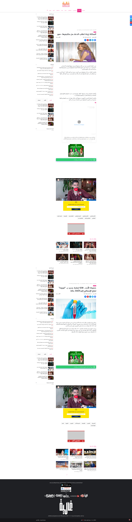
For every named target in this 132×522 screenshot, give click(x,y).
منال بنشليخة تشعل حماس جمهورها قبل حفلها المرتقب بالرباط (41, 49)
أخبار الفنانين (92, 216)
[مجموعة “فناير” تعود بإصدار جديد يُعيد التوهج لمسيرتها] (62, 245)
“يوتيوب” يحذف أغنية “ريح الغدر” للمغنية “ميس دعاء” (77, 249)
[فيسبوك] (95, 40)
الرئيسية (83, 10)
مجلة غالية (59, 216)
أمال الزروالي (93, 37)
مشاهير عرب (80, 218)
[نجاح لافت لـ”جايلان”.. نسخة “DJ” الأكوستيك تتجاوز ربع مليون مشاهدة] (51, 55)
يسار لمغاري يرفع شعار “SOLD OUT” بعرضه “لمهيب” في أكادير (62, 262)
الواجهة (65, 216)
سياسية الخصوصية (43, 520)
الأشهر (45, 100)
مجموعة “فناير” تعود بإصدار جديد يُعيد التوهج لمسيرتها (62, 249)
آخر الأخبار (70, 10)
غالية (82, 520)
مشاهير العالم (87, 218)
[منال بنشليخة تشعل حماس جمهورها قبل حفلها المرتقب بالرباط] (51, 50)
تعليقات (39, 100)
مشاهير (79, 10)
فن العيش (58, 10)
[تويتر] (93, 40)
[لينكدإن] (90, 40)
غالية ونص (74, 10)
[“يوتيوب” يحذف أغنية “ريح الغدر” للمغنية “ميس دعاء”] (76, 245)
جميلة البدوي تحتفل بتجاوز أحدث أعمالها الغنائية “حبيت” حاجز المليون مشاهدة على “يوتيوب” (90, 250)
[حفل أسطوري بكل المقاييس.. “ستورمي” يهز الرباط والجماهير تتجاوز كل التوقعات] (76, 257)
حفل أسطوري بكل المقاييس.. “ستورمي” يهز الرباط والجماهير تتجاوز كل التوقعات (76, 262)
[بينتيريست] (88, 40)
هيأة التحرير (37, 520)
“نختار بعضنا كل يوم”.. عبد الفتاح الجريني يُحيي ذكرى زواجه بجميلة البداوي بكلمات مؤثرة (91, 262)
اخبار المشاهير (77, 216)
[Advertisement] (76, 21)
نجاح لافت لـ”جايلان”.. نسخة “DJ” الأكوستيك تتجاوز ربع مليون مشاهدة (41, 54)
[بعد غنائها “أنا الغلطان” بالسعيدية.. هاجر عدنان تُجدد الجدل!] (51, 60)
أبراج (54, 10)
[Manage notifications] (129, 520)
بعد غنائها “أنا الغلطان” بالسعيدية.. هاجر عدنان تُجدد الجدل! (41, 59)
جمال (65, 10)
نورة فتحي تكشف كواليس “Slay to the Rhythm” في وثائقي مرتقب (41, 45)
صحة (62, 10)
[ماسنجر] (85, 40)
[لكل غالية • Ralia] (66, 4)
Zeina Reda (74, 140)
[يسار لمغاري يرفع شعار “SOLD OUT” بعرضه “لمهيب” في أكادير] (62, 257)
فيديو (50, 10)
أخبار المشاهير (85, 216)
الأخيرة (51, 100)
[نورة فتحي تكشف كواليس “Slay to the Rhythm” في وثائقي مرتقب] (51, 46)
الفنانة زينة (71, 216)
